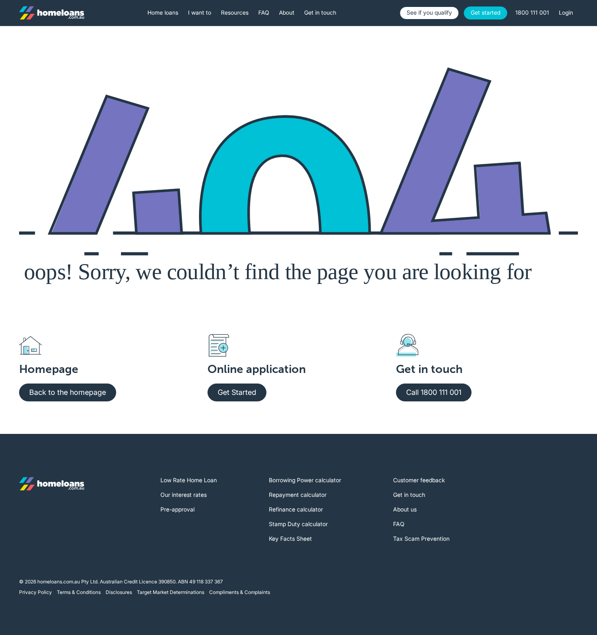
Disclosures (119, 592)
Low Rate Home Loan (188, 480)
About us (405, 509)
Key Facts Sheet (290, 538)
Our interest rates (183, 494)
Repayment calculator (298, 494)
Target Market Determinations (170, 592)
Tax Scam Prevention (421, 538)
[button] (163, 13)
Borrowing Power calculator (305, 480)
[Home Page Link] (51, 13)
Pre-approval (177, 509)
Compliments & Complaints (239, 592)
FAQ (398, 523)
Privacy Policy (35, 592)
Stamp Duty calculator (298, 523)
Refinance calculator (296, 509)
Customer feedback (419, 480)
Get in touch (409, 494)
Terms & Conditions (79, 592)
